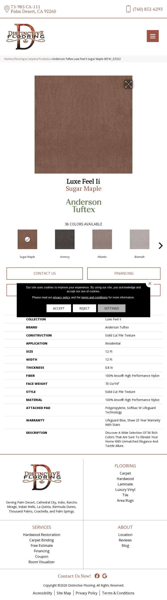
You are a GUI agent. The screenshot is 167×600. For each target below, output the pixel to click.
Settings (111, 308)
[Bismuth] (139, 239)
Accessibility (42, 593)
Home (8, 59)
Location (125, 534)
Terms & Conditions (118, 593)
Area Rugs (125, 500)
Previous (6, 239)
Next (160, 239)
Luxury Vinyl (125, 489)
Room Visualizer (41, 561)
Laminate (125, 484)
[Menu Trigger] (153, 36)
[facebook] (97, 576)
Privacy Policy (86, 593)
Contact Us (45, 273)
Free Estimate (42, 545)
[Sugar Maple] (27, 239)
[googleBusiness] (105, 576)
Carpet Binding (41, 540)
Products (44, 59)
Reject (84, 308)
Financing (124, 273)
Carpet (31, 59)
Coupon (41, 556)
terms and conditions (94, 297)
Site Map (64, 593)
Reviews (125, 540)
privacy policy (61, 297)
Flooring (19, 59)
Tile (125, 495)
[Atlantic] (102, 239)
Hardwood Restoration (41, 534)
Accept (59, 308)
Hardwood (125, 478)
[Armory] (65, 239)
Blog (125, 545)
